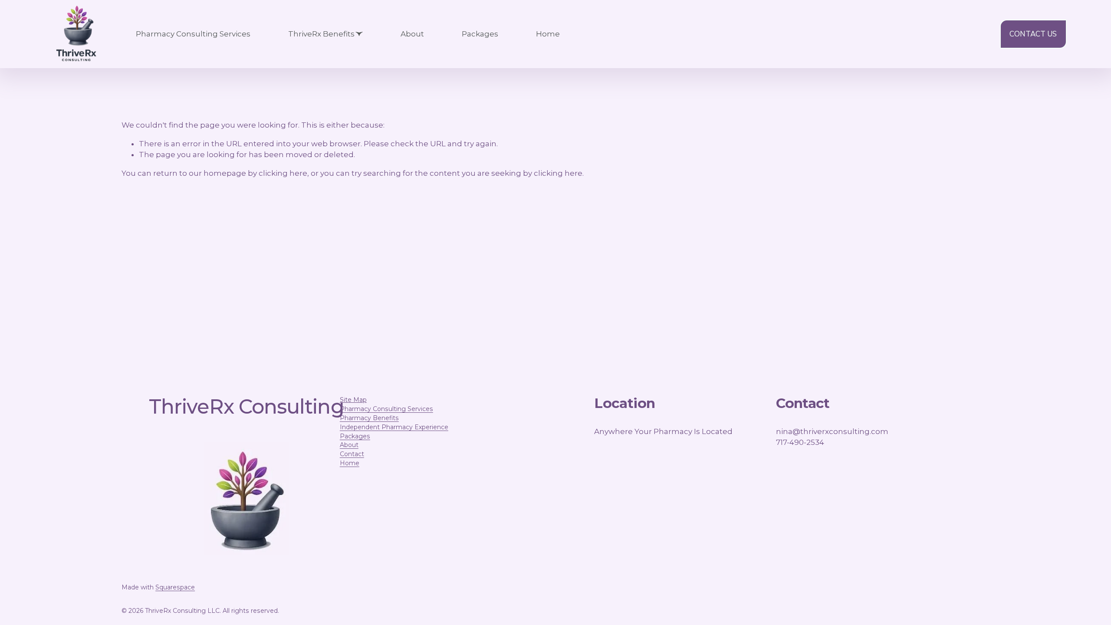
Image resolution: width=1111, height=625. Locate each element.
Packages (480, 34)
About (412, 34)
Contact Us (1033, 34)
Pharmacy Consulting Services (193, 34)
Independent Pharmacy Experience (394, 427)
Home (548, 34)
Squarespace (175, 587)
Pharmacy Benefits (369, 417)
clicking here (283, 173)
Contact (352, 454)
